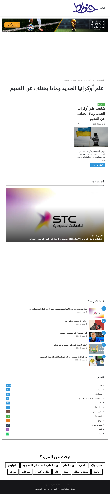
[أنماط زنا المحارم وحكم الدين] (96, 325)
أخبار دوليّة (98, 407)
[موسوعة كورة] (55, 25)
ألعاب (100, 429)
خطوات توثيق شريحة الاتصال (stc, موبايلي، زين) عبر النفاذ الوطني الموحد (66, 238)
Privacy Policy (63, 489)
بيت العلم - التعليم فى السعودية (40, 465)
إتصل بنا (54, 489)
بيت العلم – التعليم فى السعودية (89, 398)
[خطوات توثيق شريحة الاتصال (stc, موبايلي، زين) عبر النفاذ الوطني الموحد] (96, 313)
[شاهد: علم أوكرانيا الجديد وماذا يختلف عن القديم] (91, 137)
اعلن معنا (38, 489)
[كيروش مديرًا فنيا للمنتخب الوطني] (96, 337)
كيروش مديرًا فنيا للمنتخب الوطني (73, 333)
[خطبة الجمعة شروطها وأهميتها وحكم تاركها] (96, 349)
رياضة (100, 403)
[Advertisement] (55, 53)
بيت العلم (98, 394)
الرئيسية (99, 80)
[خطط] (85, 8)
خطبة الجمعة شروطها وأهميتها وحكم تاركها (70, 345)
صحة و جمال (97, 425)
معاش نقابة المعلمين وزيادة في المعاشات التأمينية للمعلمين (63, 357)
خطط (73, 489)
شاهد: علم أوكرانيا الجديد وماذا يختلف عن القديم (91, 113)
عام (100, 385)
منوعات (99, 390)
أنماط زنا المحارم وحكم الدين (75, 321)
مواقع (100, 421)
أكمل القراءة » (97, 165)
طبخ (100, 434)
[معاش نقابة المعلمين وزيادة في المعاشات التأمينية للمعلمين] (96, 361)
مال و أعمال (97, 412)
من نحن (46, 489)
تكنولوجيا (101, 104)
